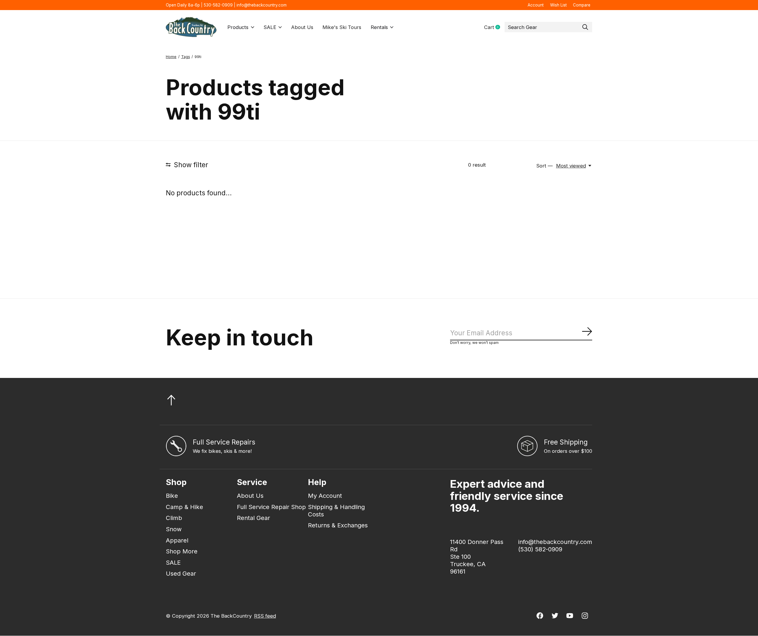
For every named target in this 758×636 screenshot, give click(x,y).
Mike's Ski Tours (341, 27)
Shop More (181, 551)
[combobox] (548, 27)
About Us (302, 27)
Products (237, 27)
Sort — (544, 166)
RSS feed (265, 616)
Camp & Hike (184, 507)
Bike (172, 495)
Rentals (379, 27)
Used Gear (181, 573)
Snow (174, 529)
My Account (325, 495)
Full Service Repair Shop (271, 507)
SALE (270, 27)
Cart (494, 27)
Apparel (177, 540)
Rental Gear (253, 517)
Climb (174, 517)
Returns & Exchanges (338, 525)
